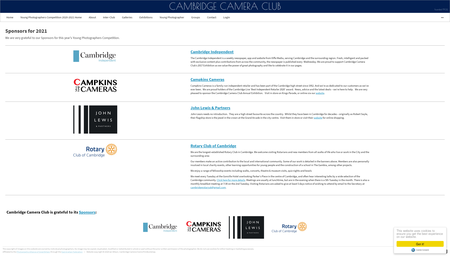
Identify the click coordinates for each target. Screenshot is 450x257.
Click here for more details (231, 180)
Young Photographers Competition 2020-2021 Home (51, 17)
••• (441, 17)
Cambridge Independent (212, 51)
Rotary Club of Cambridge (213, 145)
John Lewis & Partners (210, 107)
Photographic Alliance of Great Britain (33, 251)
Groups (195, 17)
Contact (211, 17)
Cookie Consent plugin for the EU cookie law (420, 250)
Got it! (420, 244)
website (320, 93)
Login (226, 17)
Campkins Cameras (207, 79)
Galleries (127, 17)
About (92, 17)
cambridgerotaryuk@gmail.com (208, 187)
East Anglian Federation (72, 251)
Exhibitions (146, 17)
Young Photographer (172, 17)
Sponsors (87, 212)
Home (9, 17)
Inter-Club (109, 17)
